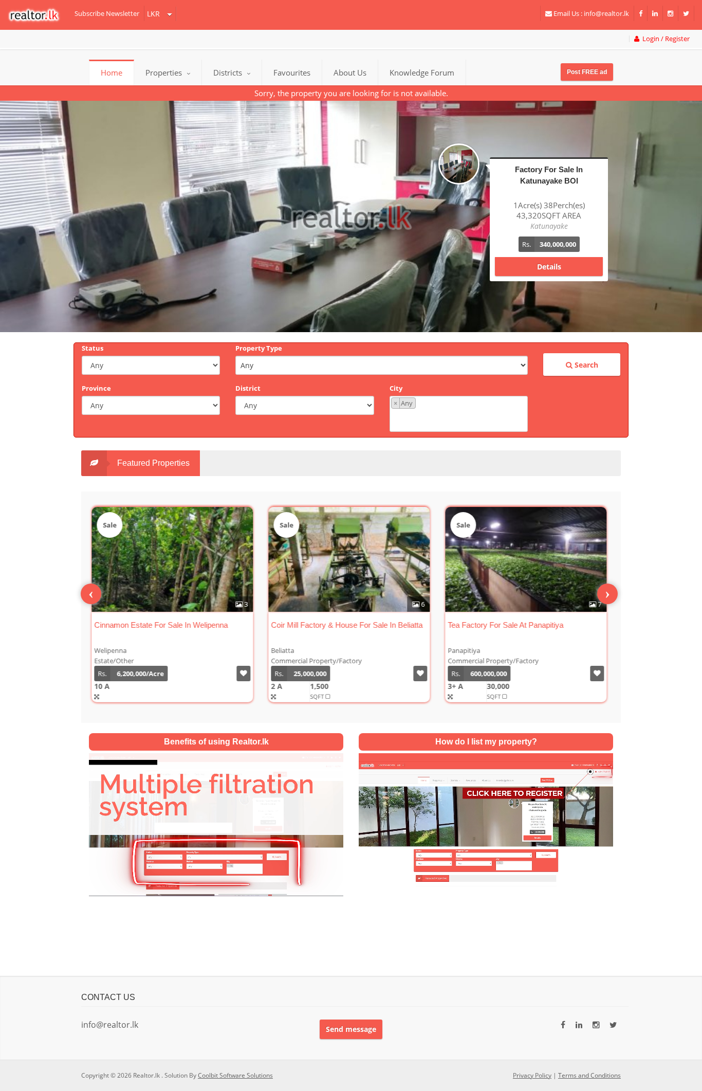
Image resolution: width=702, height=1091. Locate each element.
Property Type (258, 348)
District (248, 388)
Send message (351, 1029)
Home (111, 72)
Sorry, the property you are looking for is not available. (351, 93)
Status (92, 348)
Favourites (291, 72)
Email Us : (590, 13)
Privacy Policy (532, 1075)
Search (585, 365)
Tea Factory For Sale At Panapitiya (505, 625)
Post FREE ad (587, 72)
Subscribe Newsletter (107, 13)
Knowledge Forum (422, 72)
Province (96, 388)
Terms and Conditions (589, 1075)
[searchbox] (460, 419)
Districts (228, 72)
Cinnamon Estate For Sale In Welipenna (160, 625)
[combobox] (459, 414)
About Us (350, 72)
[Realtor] (39, 15)
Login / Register (664, 38)
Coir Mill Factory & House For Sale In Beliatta (346, 625)
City (396, 388)
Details (549, 256)
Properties (163, 72)
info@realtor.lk (109, 1024)
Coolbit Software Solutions (235, 1075)
